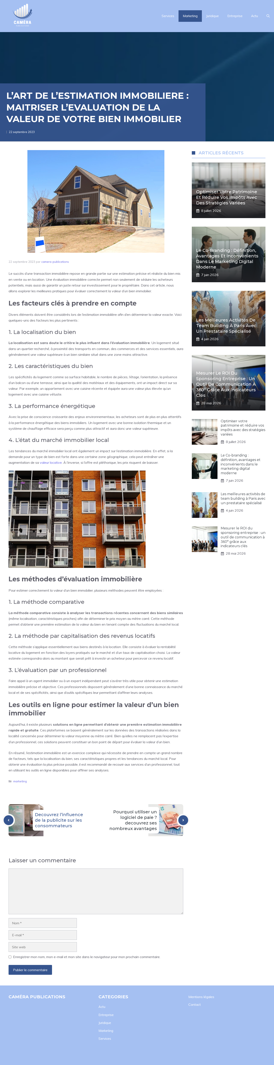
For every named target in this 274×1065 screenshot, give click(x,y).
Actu (254, 16)
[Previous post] (8, 820)
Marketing (190, 16)
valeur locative (51, 462)
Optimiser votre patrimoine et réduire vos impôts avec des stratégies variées (226, 197)
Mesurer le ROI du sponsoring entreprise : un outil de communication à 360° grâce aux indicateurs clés (226, 384)
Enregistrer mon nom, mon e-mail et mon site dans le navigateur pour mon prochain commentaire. (86, 957)
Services (168, 16)
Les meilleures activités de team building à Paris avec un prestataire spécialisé (226, 326)
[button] (268, 16)
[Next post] (183, 820)
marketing (20, 781)
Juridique (212, 16)
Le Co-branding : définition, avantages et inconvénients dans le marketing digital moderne (241, 464)
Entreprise (235, 16)
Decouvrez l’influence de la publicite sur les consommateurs (59, 820)
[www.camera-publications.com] (22, 16)
